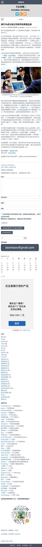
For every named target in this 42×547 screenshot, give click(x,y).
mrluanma (4, 424)
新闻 (14, 167)
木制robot (4, 435)
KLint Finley (12, 153)
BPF (2, 337)
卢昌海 (3, 493)
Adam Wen (4, 455)
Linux (2, 346)
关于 (30, 545)
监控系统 (4, 386)
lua (2, 350)
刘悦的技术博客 (6, 459)
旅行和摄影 (4, 377)
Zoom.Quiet (4, 439)
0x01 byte (4, 490)
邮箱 (3, 203)
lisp (2, 348)
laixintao (22, 27)
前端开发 (4, 361)
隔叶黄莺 (4, 428)
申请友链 (25, 545)
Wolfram (3, 359)
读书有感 (4, 397)
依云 (2, 432)
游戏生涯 (4, 381)
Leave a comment (31, 27)
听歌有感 (4, 366)
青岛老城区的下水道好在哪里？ (12, 228)
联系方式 (12, 545)
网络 (2, 390)
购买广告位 (26, 330)
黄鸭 (2, 475)
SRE (2, 355)
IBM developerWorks (7, 426)
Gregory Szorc (5, 473)
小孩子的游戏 (23, 109)
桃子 (2, 479)
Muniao (3, 461)
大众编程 (10, 167)
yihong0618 (4, 486)
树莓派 (3, 379)
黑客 (2, 399)
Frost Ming (4, 464)
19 (13, 267)
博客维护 (4, 363)
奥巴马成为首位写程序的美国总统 (16, 24)
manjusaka (4, 457)
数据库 (3, 372)
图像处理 (4, 368)
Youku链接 (11, 55)
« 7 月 (3, 276)
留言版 (19, 545)
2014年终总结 (7, 232)
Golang (3, 341)
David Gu (4, 415)
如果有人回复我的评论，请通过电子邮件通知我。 (17, 219)
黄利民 (12, 151)
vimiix (3, 444)
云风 (2, 419)
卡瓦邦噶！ (21, 6)
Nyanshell (4, 477)
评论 (3, 177)
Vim (2, 357)
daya (2, 448)
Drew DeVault (5, 453)
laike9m (3, 430)
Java (2, 343)
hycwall (3, 412)
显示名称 (4, 197)
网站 (15, 122)
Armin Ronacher (6, 437)
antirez (3, 470)
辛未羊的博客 (5, 450)
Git (2, 339)
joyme (3, 408)
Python (3, 352)
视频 (5, 55)
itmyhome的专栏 (6, 410)
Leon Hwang (5, 495)
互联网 (6, 167)
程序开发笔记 (10, 165)
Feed (16, 530)
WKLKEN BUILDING (7, 441)
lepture (3, 468)
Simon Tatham (5, 481)
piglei (2, 421)
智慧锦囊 (4, 488)
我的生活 (4, 370)
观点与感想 (4, 392)
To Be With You (6, 406)
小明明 (3, 466)
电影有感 (4, 384)
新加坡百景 (4, 375)
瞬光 (2, 446)
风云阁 (3, 484)
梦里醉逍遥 (4, 417)
